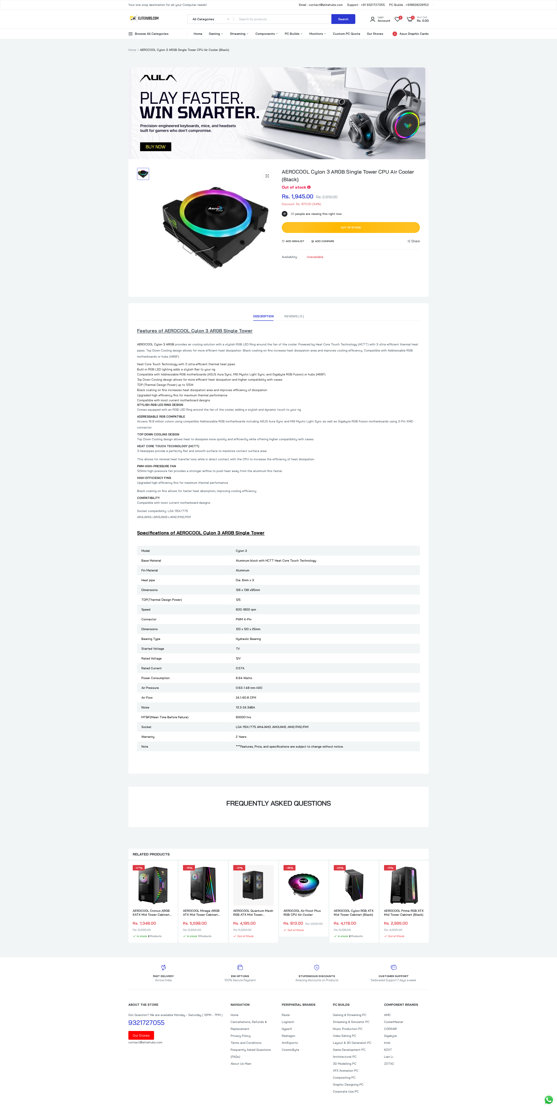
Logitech (288, 1022)
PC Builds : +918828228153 (409, 5)
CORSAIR (390, 1029)
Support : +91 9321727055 (366, 5)
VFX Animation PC (345, 1071)
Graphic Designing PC (348, 1084)
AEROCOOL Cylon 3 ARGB (155, 344)
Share (415, 241)
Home (198, 34)
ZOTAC (389, 1064)
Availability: (290, 257)
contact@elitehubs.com (145, 1042)
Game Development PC (349, 1050)
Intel (387, 1043)
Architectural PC (345, 1057)
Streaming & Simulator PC (351, 1022)
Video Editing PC (344, 1036)
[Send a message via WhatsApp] (549, 1100)
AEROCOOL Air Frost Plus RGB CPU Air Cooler (302, 913)
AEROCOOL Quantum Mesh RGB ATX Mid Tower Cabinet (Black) (253, 913)
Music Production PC (347, 1029)
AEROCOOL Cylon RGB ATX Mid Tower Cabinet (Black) (354, 913)
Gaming (215, 34)
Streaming (238, 34)
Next (428, 902)
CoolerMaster (393, 1022)
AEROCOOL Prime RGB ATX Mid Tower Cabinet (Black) (404, 913)
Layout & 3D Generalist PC (352, 1043)
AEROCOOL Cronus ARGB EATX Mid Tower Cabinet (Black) (151, 913)
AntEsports (290, 1043)
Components (265, 34)
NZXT (388, 1050)
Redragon (288, 1036)
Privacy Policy (241, 1036)
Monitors (316, 34)
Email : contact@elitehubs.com (321, 5)
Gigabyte (390, 1036)
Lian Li (388, 1057)
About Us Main (241, 1064)
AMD (387, 1015)
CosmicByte (290, 1050)
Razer (286, 1015)
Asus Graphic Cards (414, 33)
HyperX (287, 1029)
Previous (128, 902)
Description (263, 316)
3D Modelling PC (344, 1064)
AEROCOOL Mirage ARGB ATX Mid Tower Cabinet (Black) (201, 913)
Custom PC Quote (346, 34)
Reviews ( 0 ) (294, 316)
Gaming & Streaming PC (349, 1015)
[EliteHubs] (144, 19)
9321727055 (146, 1022)
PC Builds (292, 34)
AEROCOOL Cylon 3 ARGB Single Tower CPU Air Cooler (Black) (348, 175)
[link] (169, 872)
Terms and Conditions (246, 1043)
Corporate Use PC (346, 1091)
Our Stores (375, 34)
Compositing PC (344, 1078)
